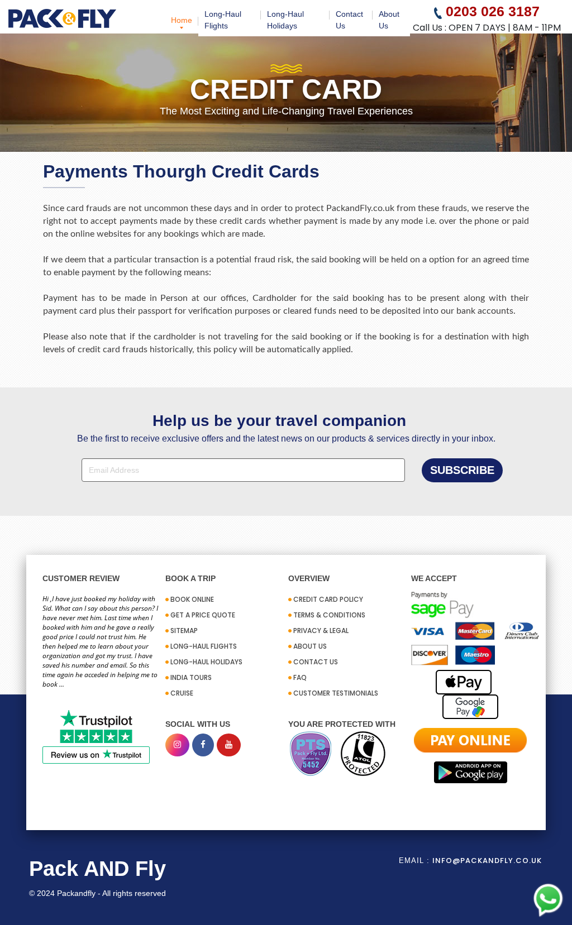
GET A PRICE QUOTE (202, 615)
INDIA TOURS (191, 677)
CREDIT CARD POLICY (328, 599)
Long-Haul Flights (222, 19)
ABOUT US (310, 646)
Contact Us (349, 19)
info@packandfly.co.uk (487, 860)
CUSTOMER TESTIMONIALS (335, 693)
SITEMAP (184, 630)
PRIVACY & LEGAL (321, 630)
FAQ (300, 677)
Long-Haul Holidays (285, 19)
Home (181, 20)
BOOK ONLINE (192, 599)
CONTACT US (315, 662)
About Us (389, 19)
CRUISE (181, 693)
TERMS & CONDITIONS (329, 615)
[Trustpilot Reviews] (96, 736)
